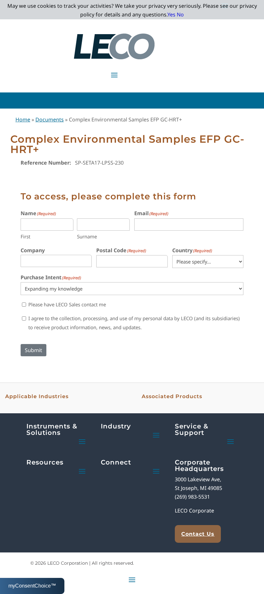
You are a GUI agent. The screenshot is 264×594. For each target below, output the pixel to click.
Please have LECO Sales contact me (67, 304)
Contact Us (197, 534)
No (180, 14)
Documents (49, 119)
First (25, 236)
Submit (33, 350)
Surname (87, 236)
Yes (171, 14)
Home (22, 119)
